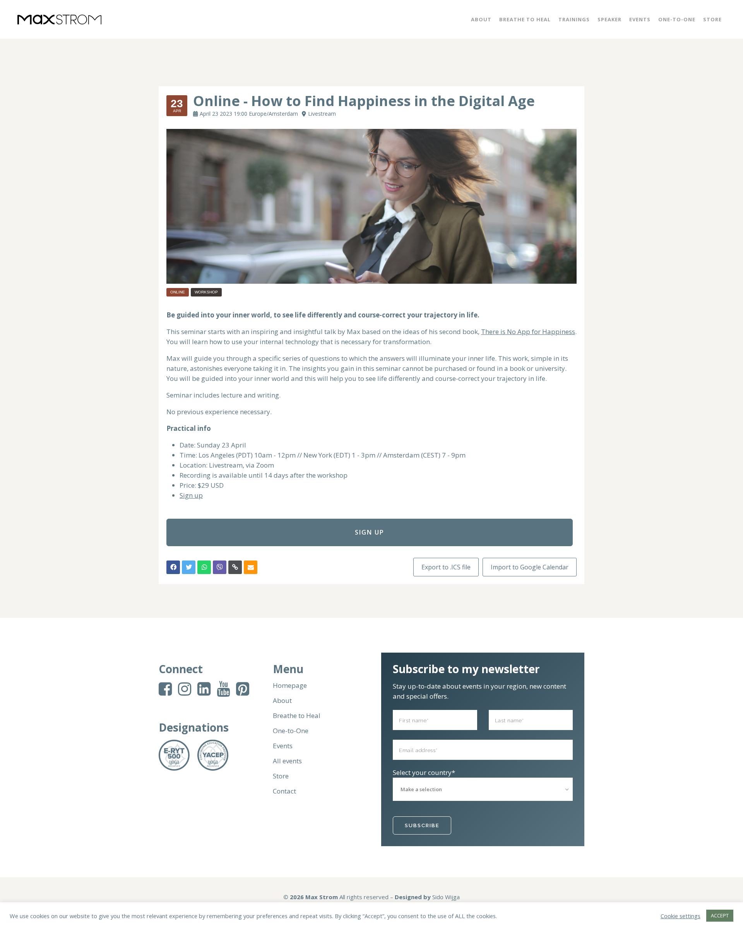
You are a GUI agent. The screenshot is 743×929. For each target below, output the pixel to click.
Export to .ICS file (446, 567)
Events (283, 746)
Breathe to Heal (296, 715)
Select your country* (424, 772)
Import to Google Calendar (529, 567)
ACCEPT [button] (720, 915)
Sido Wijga (446, 897)
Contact (284, 791)
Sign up (191, 495)
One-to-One (290, 731)
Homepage (290, 685)
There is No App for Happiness (528, 331)
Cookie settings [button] (680, 915)
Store (281, 776)
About (282, 700)
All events (287, 761)
